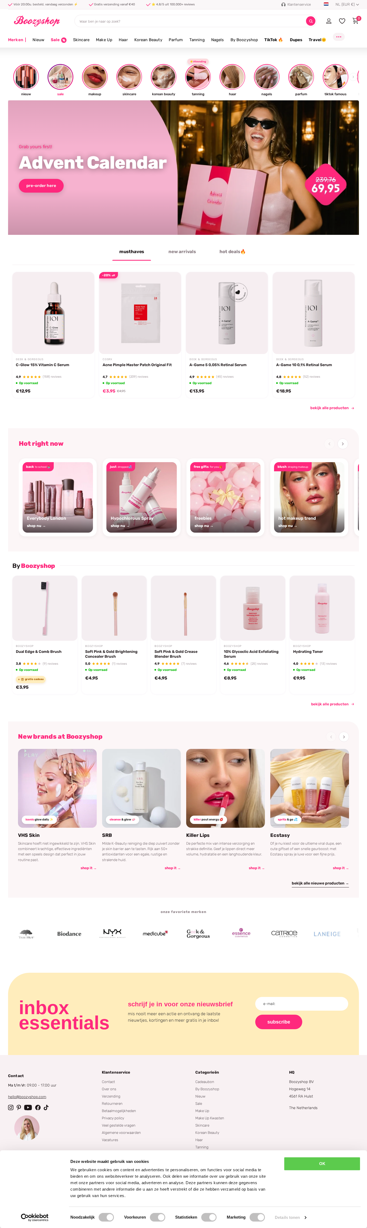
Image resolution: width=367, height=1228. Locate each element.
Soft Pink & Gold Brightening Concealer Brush (111, 654)
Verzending (111, 1096)
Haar (123, 39)
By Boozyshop (244, 39)
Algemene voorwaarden (121, 1132)
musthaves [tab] (131, 251)
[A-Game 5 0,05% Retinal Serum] (227, 313)
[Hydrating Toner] (322, 608)
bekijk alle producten (329, 408)
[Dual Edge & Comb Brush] (44, 608)
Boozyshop (25, 646)
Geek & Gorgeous (30, 359)
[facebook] (38, 1107)
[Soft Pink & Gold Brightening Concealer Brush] (114, 608)
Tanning (197, 39)
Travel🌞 (317, 39)
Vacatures (110, 1140)
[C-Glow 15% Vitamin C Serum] (53, 313)
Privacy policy (113, 1118)
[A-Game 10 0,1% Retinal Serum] (314, 313)
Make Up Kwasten (209, 1118)
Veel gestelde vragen (118, 1125)
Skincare (81, 39)
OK (322, 1163)
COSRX (107, 359)
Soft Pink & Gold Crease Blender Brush (175, 654)
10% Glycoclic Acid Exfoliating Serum (251, 654)
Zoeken (310, 21)
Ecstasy (280, 835)
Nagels (217, 39)
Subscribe (278, 1022)
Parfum (176, 39)
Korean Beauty (148, 39)
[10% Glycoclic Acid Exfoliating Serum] (252, 608)
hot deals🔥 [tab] (233, 251)
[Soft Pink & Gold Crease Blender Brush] (183, 608)
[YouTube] (28, 1107)
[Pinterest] (19, 1107)
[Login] (328, 21)
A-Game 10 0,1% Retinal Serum (304, 365)
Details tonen (287, 1217)
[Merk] (42, 934)
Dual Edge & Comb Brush (39, 651)
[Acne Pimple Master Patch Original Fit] (140, 313)
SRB (107, 835)
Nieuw (38, 39)
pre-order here (41, 185)
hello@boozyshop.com (27, 1097)
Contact (108, 1082)
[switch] (157, 1217)
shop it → (89, 868)
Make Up (104, 39)
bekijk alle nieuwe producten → (320, 883)
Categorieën (207, 1072)
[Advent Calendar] (183, 167)
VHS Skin (29, 835)
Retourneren (112, 1103)
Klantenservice (116, 1072)
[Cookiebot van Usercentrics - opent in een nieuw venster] (34, 1217)
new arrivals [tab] (182, 251)
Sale (198, 1103)
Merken (17, 39)
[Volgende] (342, 443)
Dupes (296, 39)
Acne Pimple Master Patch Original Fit (137, 365)
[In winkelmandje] (83, 341)
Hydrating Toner (308, 651)
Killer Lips (198, 835)
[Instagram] (10, 1107)
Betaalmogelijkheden (119, 1111)
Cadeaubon (204, 1082)
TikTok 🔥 (273, 39)
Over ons (109, 1089)
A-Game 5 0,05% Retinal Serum (218, 365)
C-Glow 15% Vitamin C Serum (42, 365)
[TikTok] (46, 1107)
